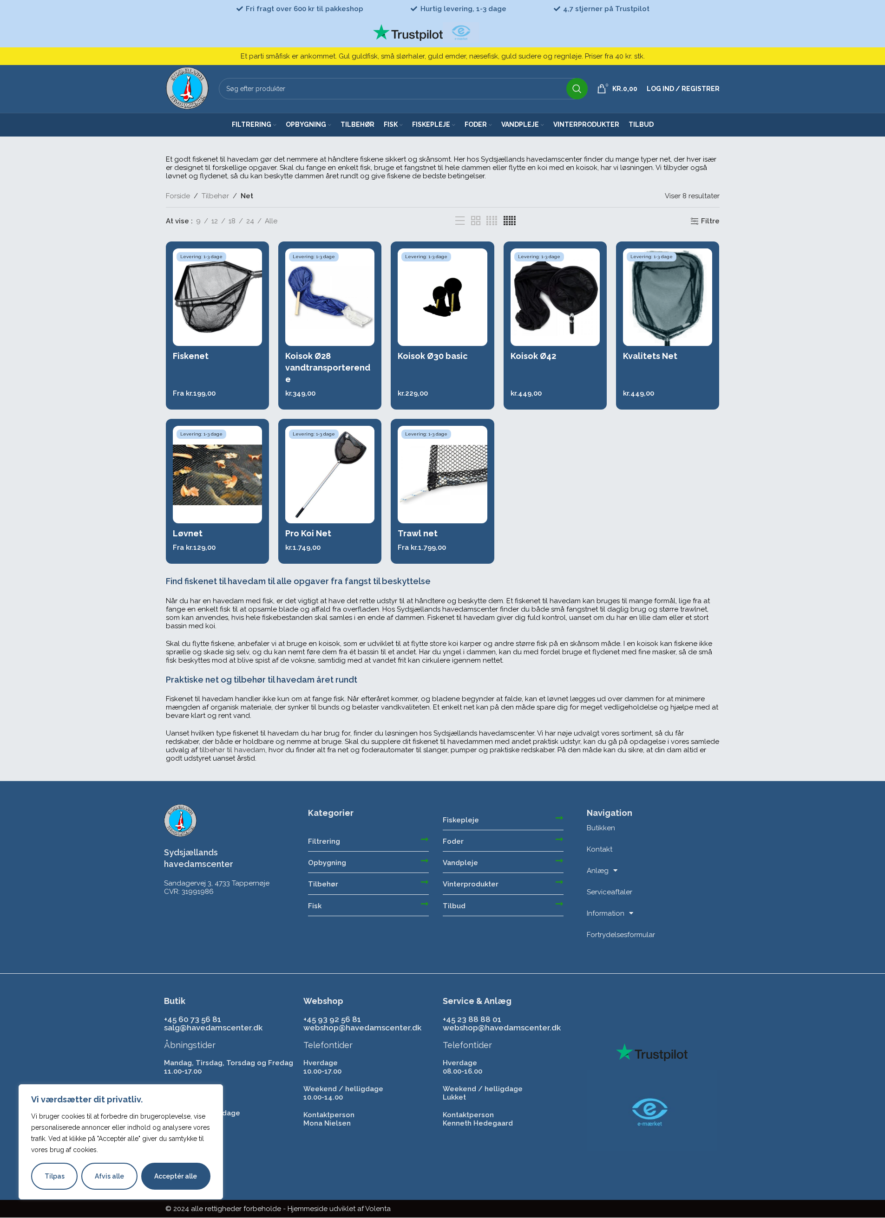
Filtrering (324, 841)
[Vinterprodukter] (559, 882)
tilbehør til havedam (232, 750)
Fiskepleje (461, 820)
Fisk (314, 906)
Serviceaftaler (609, 892)
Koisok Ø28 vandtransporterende (327, 367)
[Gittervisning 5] (510, 221)
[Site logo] (188, 88)
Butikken (601, 828)
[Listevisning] (460, 221)
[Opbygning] (424, 860)
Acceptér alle (175, 1176)
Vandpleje (460, 863)
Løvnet (188, 533)
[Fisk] (424, 903)
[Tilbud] (559, 903)
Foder (453, 841)
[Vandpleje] (559, 860)
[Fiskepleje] (559, 818)
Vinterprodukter (470, 884)
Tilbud (454, 906)
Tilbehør (215, 196)
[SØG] (577, 88)
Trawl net (418, 533)
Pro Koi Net (308, 533)
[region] (121, 1141)
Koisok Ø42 (533, 356)
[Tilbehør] (424, 882)
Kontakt (599, 849)
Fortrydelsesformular (621, 935)
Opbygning (327, 863)
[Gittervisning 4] (491, 221)
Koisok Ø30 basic (433, 356)
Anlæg (598, 870)
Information (605, 913)
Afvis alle (109, 1176)
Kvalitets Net (650, 356)
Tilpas (55, 1176)
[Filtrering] (424, 839)
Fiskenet (191, 356)
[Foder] (559, 839)
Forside (178, 196)
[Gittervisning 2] (475, 221)
